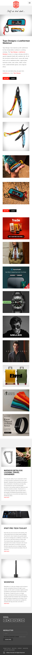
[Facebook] (4, 620)
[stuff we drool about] (16, 11)
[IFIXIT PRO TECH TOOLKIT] (16, 515)
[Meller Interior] (16, 327)
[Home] (16, 4)
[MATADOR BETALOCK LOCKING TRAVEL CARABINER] (16, 457)
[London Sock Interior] (16, 400)
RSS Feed (14, 648)
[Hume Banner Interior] (16, 277)
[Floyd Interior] (16, 376)
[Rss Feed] (23, 620)
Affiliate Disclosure (9, 650)
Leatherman (6, 73)
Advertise (25, 648)
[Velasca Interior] (16, 253)
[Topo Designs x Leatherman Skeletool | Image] (16, 25)
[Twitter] (8, 620)
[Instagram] (19, 620)
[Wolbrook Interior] (16, 302)
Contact (20, 648)
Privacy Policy (7, 648)
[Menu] (30, 2)
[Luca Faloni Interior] (16, 351)
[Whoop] (16, 425)
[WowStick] (16, 568)
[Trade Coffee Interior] (16, 228)
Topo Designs (17, 73)
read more (6, 497)
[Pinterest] (12, 620)
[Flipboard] (15, 620)
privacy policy (22, 636)
